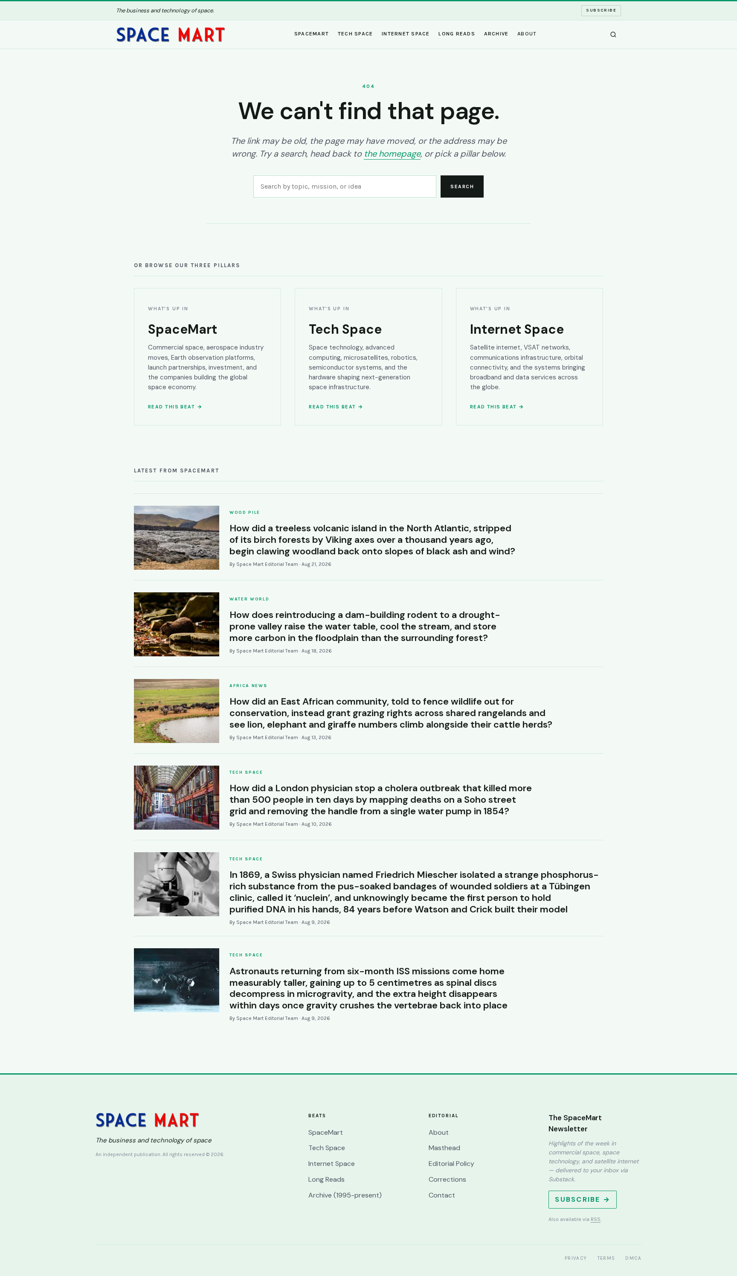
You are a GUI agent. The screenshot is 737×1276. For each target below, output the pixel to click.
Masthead (444, 1147)
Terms (606, 1258)
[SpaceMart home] (170, 34)
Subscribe (601, 10)
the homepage (392, 153)
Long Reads (456, 34)
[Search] (613, 34)
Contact (442, 1195)
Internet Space (406, 34)
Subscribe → (582, 1199)
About (527, 34)
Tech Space (355, 34)
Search (462, 186)
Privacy (576, 1258)
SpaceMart (311, 34)
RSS (596, 1219)
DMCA (633, 1258)
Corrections (447, 1179)
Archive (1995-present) (345, 1195)
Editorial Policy (451, 1163)
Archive (496, 34)
